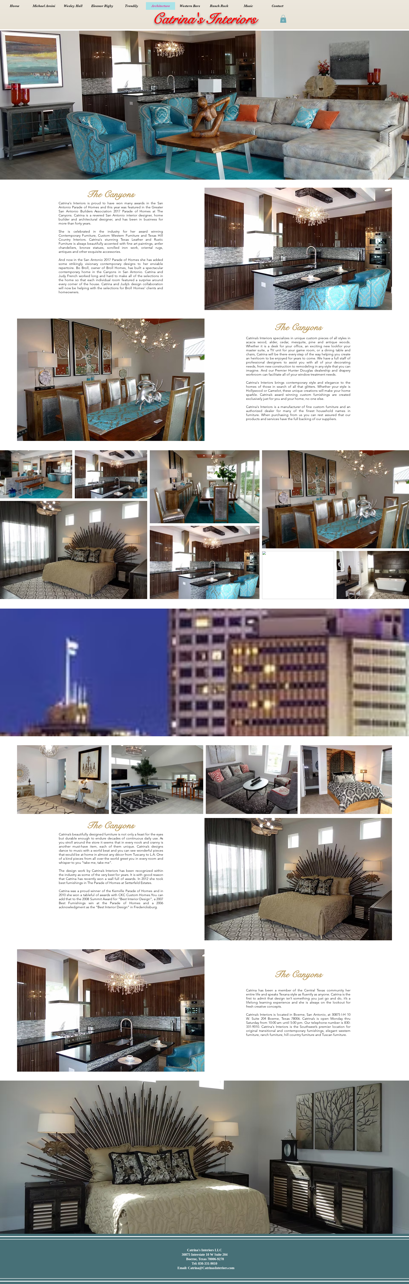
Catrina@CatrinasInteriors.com (211, 1268)
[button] (283, 19)
